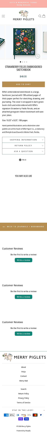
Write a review (23, 260)
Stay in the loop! (23, 410)
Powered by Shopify (23, 431)
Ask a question (23, 151)
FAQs (23, 371)
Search (23, 389)
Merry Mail (23, 381)
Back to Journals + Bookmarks (25, 227)
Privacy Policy (23, 398)
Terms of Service (23, 402)
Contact (23, 376)
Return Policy (23, 145)
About (23, 367)
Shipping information (23, 140)
